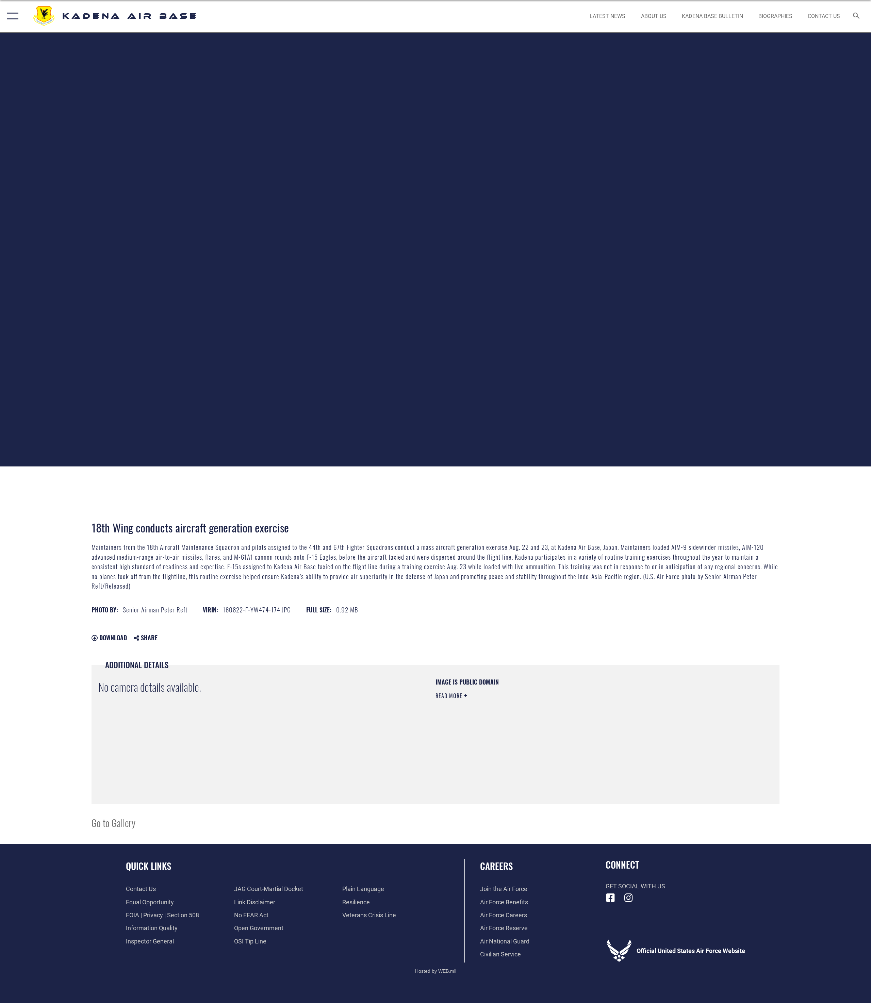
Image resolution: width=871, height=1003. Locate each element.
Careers (496, 866)
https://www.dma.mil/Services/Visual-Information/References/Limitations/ (515, 729)
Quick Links (148, 866)
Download (112, 637)
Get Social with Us (635, 886)
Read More (450, 696)
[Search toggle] (857, 16)
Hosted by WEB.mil (435, 971)
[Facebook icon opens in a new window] (611, 898)
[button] (11, 16)
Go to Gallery (113, 822)
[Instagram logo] (628, 898)
